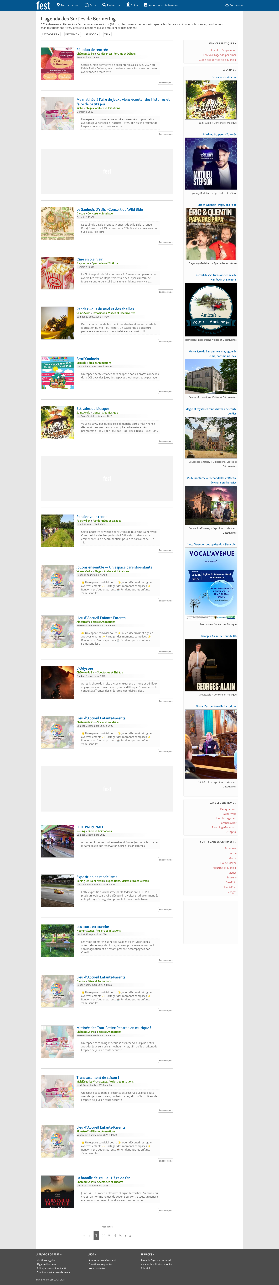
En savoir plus (165, 82)
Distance (72, 34)
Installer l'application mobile (156, 1264)
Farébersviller (228, 823)
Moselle (232, 877)
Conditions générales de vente (53, 1272)
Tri (107, 34)
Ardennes (231, 848)
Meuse (232, 872)
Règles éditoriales (46, 1264)
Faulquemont (228, 809)
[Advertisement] (107, 171)
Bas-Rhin (231, 882)
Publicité (145, 1268)
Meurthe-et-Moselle (225, 868)
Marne (233, 858)
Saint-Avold (230, 814)
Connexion (236, 5)
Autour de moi (69, 5)
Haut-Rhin (230, 887)
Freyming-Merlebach (224, 827)
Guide (134, 5)
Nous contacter (96, 1268)
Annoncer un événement (163, 5)
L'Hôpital (231, 832)
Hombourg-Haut (226, 818)
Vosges (232, 892)
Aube (233, 853)
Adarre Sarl (48, 1279)
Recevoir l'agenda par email (220, 55)
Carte (92, 5)
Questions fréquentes (100, 1264)
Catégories (51, 34)
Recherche (113, 5)
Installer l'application (224, 50)
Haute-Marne (228, 863)
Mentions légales (45, 1260)
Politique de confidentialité (51, 1268)
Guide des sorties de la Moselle (218, 60)
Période (92, 34)
